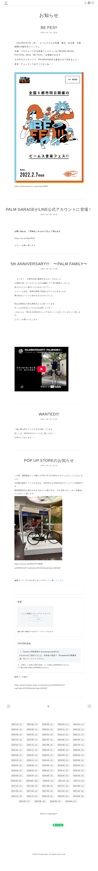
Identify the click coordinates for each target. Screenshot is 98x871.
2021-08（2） (48, 745)
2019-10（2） (48, 760)
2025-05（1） (48, 724)
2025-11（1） (17, 724)
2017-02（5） (63, 791)
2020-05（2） (32, 755)
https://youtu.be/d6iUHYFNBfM (28, 564)
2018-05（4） (63, 776)
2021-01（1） (17, 750)
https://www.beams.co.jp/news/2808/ (31, 186)
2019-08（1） (79, 760)
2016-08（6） (79, 796)
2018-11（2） (63, 771)
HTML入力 (45, 580)
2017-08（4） (48, 786)
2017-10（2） (17, 786)
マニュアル (59, 580)
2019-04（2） (63, 765)
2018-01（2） (48, 781)
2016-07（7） (25, 801)
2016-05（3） (56, 801)
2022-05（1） (63, 740)
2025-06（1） (32, 724)
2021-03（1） (79, 745)
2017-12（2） (64, 781)
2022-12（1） (63, 735)
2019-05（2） (48, 765)
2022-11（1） (79, 735)
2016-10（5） (48, 796)
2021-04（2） (63, 745)
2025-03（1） (63, 724)
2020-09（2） (63, 750)
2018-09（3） (17, 776)
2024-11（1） (79, 724)
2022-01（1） (17, 745)
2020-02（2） (79, 755)
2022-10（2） (17, 740)
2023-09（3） (17, 735)
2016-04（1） (71, 801)
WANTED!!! (49, 414)
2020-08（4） (79, 750)
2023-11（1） (63, 729)
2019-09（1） (63, 760)
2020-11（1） (32, 750)
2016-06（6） (40, 801)
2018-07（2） (32, 776)
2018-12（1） (48, 771)
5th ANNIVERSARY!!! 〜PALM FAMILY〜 (49, 264)
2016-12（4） (17, 796)
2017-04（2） (32, 791)
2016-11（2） (32, 796)
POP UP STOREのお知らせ (49, 460)
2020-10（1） (48, 750)
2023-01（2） (48, 735)
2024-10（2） (17, 729)
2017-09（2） (32, 786)
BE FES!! (49, 27)
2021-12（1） (32, 745)
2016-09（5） (63, 796)
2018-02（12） (32, 781)
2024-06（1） (32, 729)
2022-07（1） (48, 740)
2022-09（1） (32, 740)
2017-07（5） (63, 786)
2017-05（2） (17, 791)
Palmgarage (43, 854)
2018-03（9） (16, 781)
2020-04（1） (48, 755)
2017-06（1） (79, 786)
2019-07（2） (17, 765)
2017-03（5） (48, 791)
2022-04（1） (79, 740)
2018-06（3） (48, 776)
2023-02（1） (32, 735)
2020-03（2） (63, 755)
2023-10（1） (79, 729)
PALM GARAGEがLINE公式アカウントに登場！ (49, 209)
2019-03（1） (79, 765)
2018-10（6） (79, 771)
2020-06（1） (17, 755)
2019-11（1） (32, 760)
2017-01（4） (79, 791)
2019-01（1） (32, 771)
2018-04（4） (79, 776)
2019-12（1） (17, 760)
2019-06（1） (32, 765)
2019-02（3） (17, 771)
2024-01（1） (48, 729)
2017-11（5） (79, 781)
